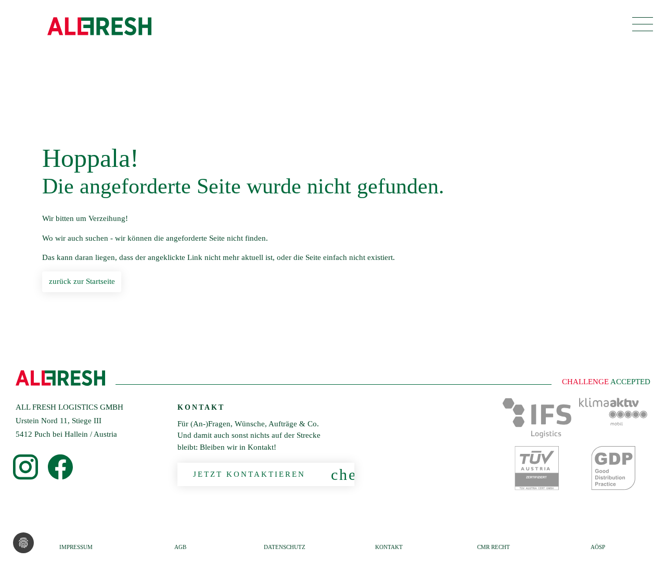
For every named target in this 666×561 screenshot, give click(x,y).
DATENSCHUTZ (284, 547)
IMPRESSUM (76, 547)
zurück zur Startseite (82, 281)
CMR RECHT (493, 547)
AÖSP (598, 547)
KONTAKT (389, 547)
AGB (180, 547)
